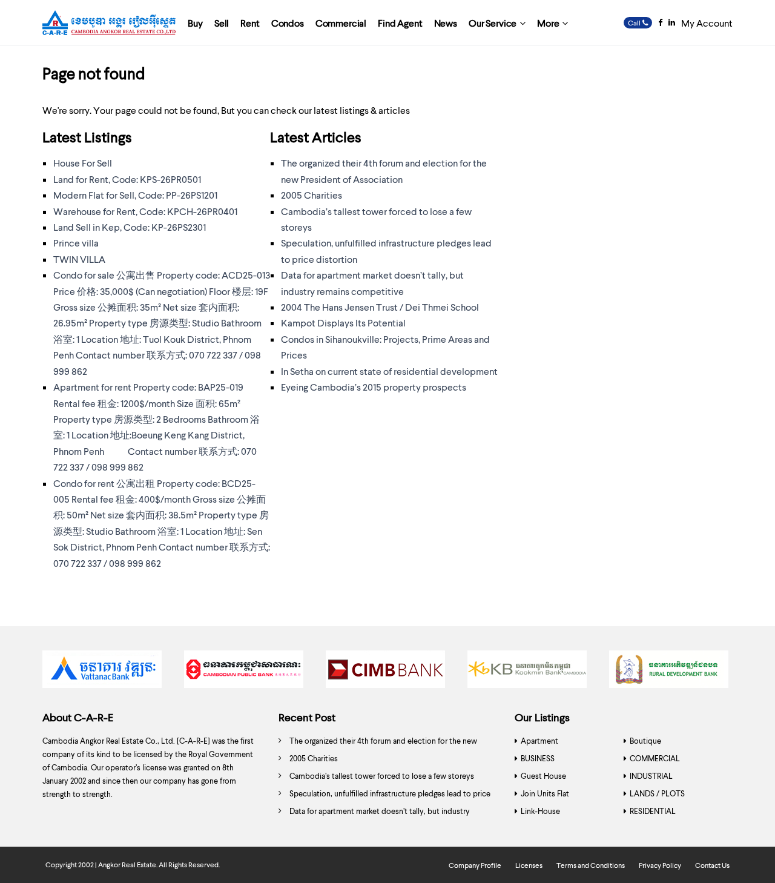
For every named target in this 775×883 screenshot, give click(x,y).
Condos (287, 22)
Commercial (340, 22)
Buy (195, 22)
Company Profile (475, 865)
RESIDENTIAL (653, 811)
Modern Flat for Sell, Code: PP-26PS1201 (135, 194)
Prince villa (76, 242)
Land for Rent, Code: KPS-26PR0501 (127, 179)
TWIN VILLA (79, 259)
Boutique (645, 741)
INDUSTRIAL (651, 776)
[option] (104, 672)
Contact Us (712, 865)
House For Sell (82, 162)
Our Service (492, 22)
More (548, 22)
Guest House (543, 776)
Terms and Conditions (590, 865)
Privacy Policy (660, 865)
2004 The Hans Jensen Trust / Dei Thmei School (380, 307)
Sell (221, 22)
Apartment (539, 741)
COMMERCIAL (655, 758)
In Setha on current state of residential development (389, 371)
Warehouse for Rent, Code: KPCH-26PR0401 (145, 211)
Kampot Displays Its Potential (343, 322)
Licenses (528, 865)
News (445, 22)
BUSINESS (538, 758)
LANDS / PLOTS (657, 793)
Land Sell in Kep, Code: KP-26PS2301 (129, 227)
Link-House (540, 811)
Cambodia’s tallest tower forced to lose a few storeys (381, 776)
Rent (249, 22)
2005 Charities (311, 194)
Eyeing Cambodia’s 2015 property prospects (373, 386)
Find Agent (400, 22)
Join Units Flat (545, 793)
